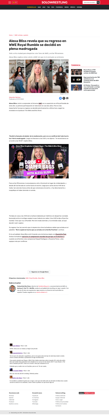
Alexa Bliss (41, 278)
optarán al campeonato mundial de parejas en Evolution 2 (43, 236)
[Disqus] (39, 318)
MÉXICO (72, 7)
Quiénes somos (13, 404)
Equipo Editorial (60, 397)
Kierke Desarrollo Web (30, 412)
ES (16, 2)
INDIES (67, 7)
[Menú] (9, 2)
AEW (43, 7)
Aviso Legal (59, 400)
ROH (52, 7)
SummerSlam (31, 7)
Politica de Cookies (61, 404)
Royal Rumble (33, 278)
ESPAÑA (79, 7)
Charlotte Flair (60, 234)
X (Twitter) (35, 397)
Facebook (35, 395)
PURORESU (59, 7)
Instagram (35, 400)
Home (11, 35)
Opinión (11, 397)
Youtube (34, 402)
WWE (39, 7)
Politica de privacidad (62, 402)
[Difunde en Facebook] (60, 98)
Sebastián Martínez (15, 97)
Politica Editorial (60, 395)
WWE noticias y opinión (21, 35)
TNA (48, 7)
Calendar (11, 400)
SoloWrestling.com (43, 286)
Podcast (11, 402)
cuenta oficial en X (41, 292)
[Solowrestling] (54, 2)
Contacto (58, 406)
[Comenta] (67, 98)
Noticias (11, 395)
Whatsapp (35, 404)
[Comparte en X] (64, 98)
